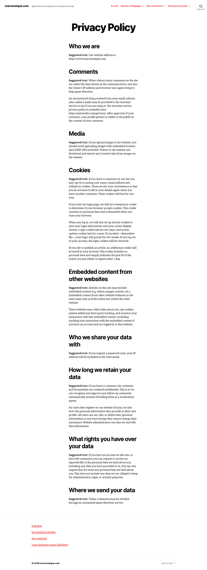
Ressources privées (177, 6)
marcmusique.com (17, 6)
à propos (37, 526)
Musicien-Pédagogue (131, 6)
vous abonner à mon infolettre (50, 545)
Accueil (114, 6)
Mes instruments (155, 6)
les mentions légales (43, 532)
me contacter (39, 538)
